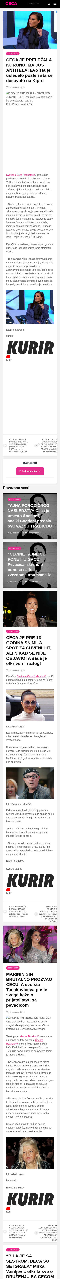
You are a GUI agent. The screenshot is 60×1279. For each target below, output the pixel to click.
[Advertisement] (30, 139)
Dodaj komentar (34, 533)
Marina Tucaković (29, 1036)
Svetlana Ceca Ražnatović (20, 175)
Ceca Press (13, 53)
